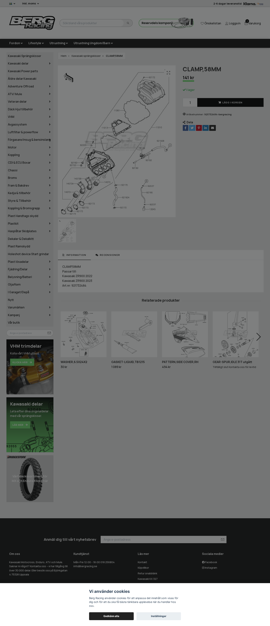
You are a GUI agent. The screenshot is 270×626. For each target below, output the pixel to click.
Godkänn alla (111, 616)
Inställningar (158, 616)
